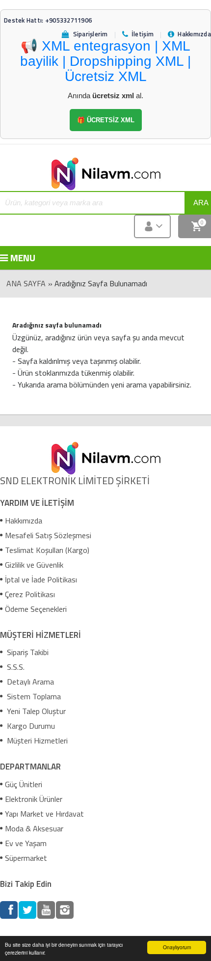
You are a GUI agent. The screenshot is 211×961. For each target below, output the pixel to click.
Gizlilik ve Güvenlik (34, 565)
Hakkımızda (23, 520)
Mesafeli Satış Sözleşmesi (48, 535)
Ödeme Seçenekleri (36, 609)
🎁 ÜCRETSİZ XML (105, 120)
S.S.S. (15, 667)
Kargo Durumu (30, 726)
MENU (17, 257)
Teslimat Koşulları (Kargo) (47, 550)
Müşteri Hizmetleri (36, 740)
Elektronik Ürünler (33, 799)
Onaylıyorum (177, 947)
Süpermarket (26, 858)
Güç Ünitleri (23, 784)
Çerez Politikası (30, 594)
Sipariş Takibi (27, 652)
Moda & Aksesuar (34, 828)
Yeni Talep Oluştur (35, 711)
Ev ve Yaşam (26, 843)
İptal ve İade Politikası (41, 579)
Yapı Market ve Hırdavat (44, 814)
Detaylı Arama (29, 681)
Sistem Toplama (33, 696)
